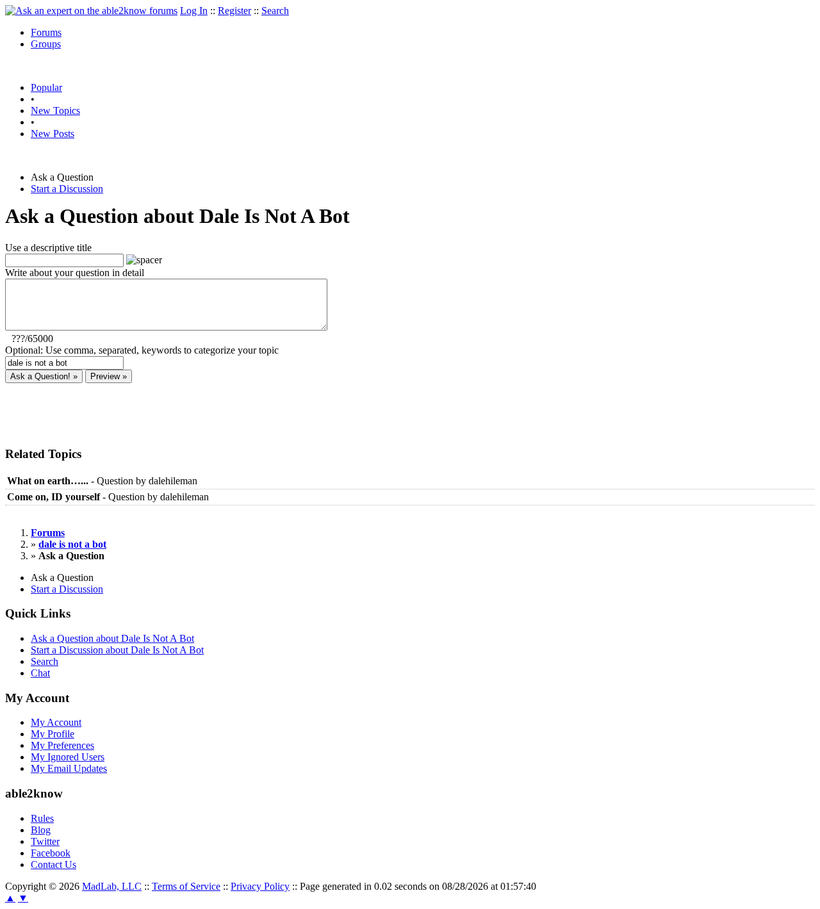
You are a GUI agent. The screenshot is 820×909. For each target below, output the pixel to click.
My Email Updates (69, 768)
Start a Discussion (67, 188)
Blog (41, 829)
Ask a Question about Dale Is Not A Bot (112, 638)
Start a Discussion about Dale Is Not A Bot (117, 649)
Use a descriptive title (48, 247)
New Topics (55, 110)
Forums (46, 32)
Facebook (50, 853)
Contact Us (53, 864)
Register (234, 10)
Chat (40, 672)
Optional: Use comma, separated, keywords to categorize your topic (142, 350)
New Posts (52, 133)
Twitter (45, 841)
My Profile (52, 733)
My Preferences (62, 745)
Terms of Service (186, 886)
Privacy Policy (260, 886)
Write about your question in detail (74, 272)
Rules (42, 818)
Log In (194, 10)
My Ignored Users (67, 756)
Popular (46, 87)
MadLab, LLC (112, 886)
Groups (46, 43)
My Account (56, 722)
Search (275, 10)
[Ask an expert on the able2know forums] (91, 10)
